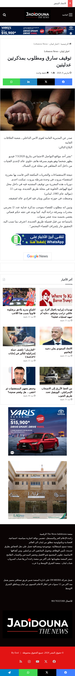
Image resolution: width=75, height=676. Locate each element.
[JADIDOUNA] (37, 15)
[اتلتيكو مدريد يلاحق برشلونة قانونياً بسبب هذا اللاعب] (19, 297)
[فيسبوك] (63, 81)
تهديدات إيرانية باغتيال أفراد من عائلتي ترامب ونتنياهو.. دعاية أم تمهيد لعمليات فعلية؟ (56, 313)
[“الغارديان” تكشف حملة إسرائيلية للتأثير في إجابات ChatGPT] (19, 336)
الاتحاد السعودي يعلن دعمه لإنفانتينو (49, 3)
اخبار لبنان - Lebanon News (46, 44)
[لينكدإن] (28, 81)
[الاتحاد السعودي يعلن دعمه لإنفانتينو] (56, 336)
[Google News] (37, 256)
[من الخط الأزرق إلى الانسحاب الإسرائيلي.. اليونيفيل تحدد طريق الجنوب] (56, 376)
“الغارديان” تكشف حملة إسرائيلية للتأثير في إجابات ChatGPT (21, 353)
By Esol (15, 652)
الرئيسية (65, 44)
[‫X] (46, 81)
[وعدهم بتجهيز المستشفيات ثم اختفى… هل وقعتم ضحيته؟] (19, 376)
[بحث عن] (4, 16)
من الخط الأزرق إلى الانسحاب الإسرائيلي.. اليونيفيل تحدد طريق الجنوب (57, 392)
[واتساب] (11, 81)
